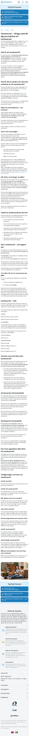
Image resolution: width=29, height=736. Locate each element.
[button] (26, 2)
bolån (18, 403)
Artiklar (7, 30)
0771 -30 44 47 (6, 676)
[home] (6, 2)
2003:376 (22, 93)
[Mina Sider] (22, 2)
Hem (2, 30)
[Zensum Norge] (12, 732)
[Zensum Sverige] (16, 732)
